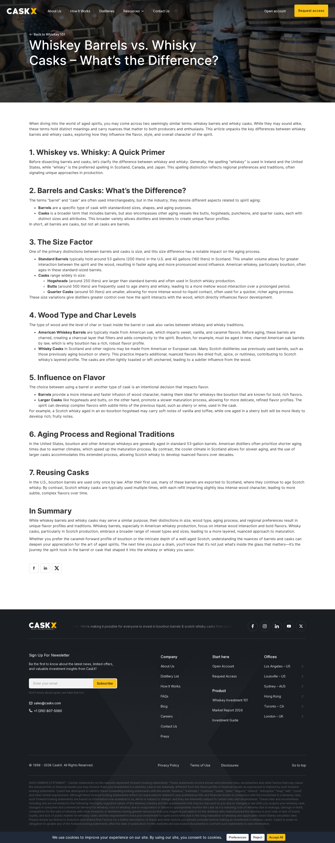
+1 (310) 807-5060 (48, 711)
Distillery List (170, 676)
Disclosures (230, 765)
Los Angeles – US (277, 666)
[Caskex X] (301, 626)
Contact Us (161, 11)
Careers (167, 716)
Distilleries (106, 11)
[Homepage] (22, 11)
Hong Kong (272, 696)
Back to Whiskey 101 (49, 34)
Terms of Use (200, 765)
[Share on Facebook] (34, 568)
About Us (54, 11)
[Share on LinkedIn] (45, 568)
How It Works (80, 11)
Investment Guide (225, 720)
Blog (164, 706)
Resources (132, 11)
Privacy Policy (168, 765)
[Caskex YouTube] (289, 626)
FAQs (164, 696)
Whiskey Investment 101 (230, 700)
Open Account (223, 666)
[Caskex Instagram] (265, 626)
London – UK (273, 716)
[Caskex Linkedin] (277, 626)
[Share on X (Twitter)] (57, 568)
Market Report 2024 (227, 710)
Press (165, 736)
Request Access (224, 676)
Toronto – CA (274, 706)
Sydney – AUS (275, 686)
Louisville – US (275, 676)
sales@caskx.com (47, 703)
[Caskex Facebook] (253, 626)
